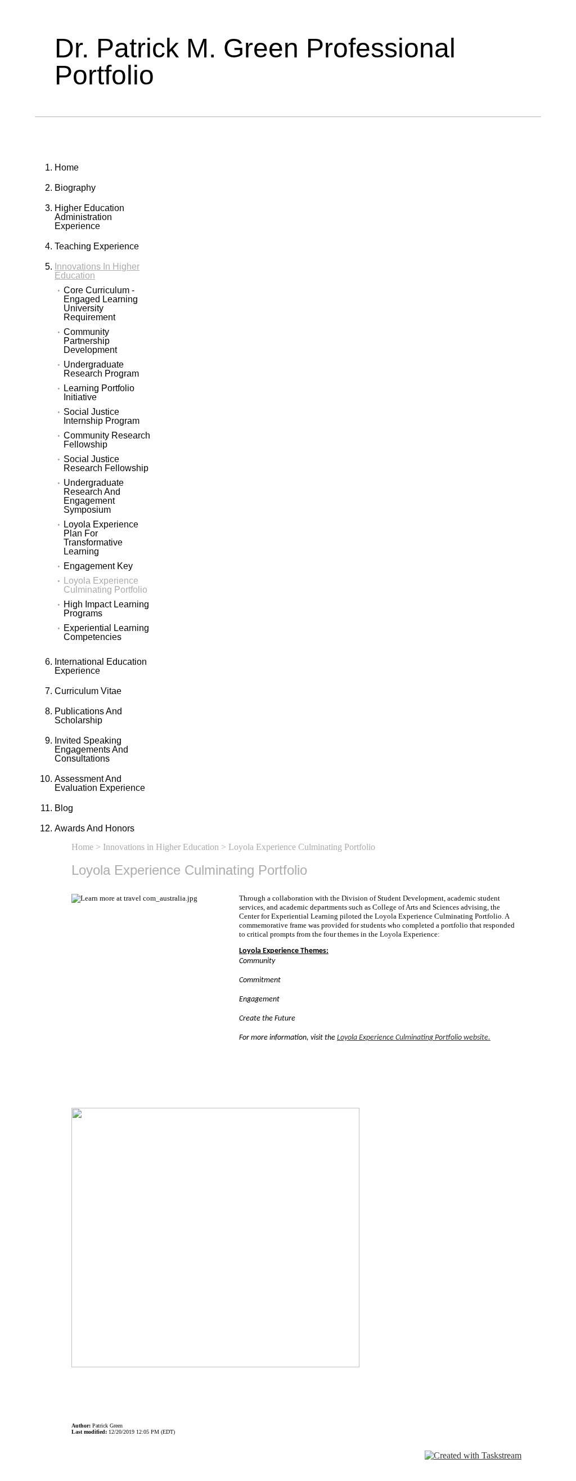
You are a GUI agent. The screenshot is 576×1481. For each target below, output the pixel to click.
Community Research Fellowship (107, 440)
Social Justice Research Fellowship (106, 464)
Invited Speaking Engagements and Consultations (91, 749)
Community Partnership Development (90, 341)
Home (67, 167)
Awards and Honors (94, 828)
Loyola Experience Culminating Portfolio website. (413, 1037)
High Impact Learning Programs (106, 609)
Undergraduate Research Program (101, 369)
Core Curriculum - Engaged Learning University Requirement (101, 304)
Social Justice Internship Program (102, 417)
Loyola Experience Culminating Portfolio (105, 585)
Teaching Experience (97, 246)
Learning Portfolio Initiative (99, 393)
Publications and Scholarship (88, 715)
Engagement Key (98, 566)
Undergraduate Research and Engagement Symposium (94, 496)
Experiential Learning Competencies (106, 633)
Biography (75, 188)
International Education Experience (101, 666)
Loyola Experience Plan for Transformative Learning (101, 538)
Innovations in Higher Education (97, 271)
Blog (64, 808)
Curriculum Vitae (88, 691)
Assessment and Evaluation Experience (100, 783)
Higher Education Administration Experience (89, 217)
